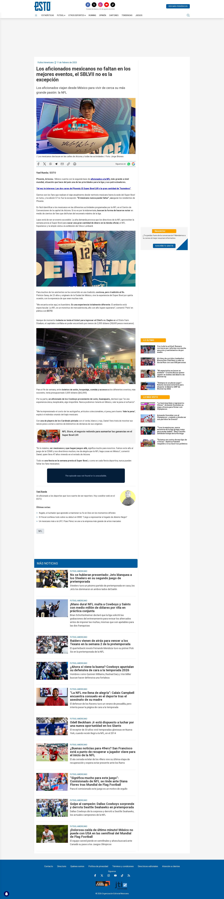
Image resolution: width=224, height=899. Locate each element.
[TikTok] (112, 4)
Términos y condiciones (123, 866)
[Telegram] (56, 164)
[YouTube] (106, 4)
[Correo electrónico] (62, 164)
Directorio (61, 866)
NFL (40, 531)
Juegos (138, 15)
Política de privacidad (98, 866)
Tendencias (127, 15)
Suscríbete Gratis (164, 246)
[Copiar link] (68, 164)
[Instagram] (100, 4)
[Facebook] (88, 4)
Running (92, 15)
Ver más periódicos (178, 6)
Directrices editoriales (148, 866)
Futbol (61, 15)
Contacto (48, 866)
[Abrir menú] (36, 15)
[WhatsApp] (50, 164)
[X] (94, 4)
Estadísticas (47, 15)
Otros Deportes (77, 15)
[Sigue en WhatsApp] (129, 164)
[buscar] (188, 15)
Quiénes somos (77, 866)
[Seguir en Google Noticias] (133, 164)
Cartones (113, 15)
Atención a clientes (171, 866)
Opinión (102, 15)
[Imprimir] (75, 164)
